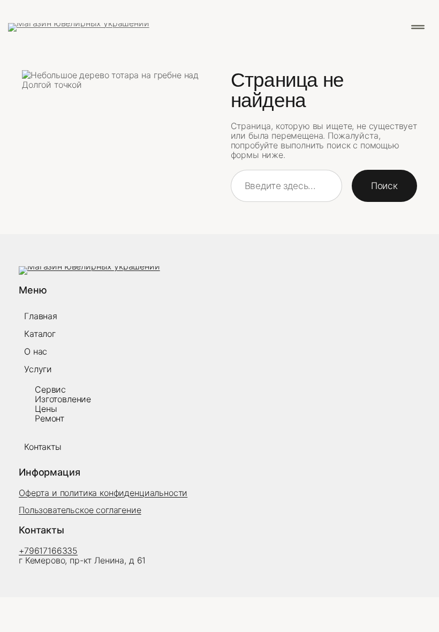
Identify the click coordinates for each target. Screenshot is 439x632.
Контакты (43, 447)
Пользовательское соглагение (80, 510)
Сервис (50, 389)
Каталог (40, 333)
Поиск (384, 185)
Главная (40, 316)
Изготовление (63, 399)
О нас (35, 351)
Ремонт (49, 418)
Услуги (38, 369)
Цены (46, 408)
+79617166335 (48, 550)
